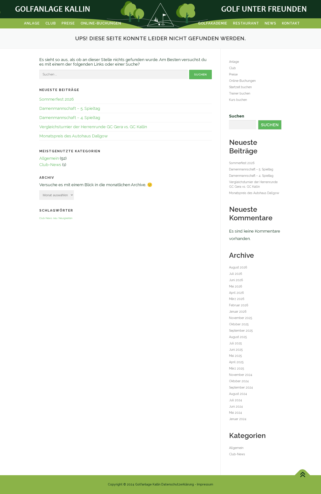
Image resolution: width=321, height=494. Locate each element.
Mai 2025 (235, 355)
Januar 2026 (238, 311)
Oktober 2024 (239, 381)
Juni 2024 (236, 406)
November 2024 (240, 375)
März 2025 (236, 368)
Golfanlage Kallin (147, 484)
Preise (68, 23)
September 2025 (241, 330)
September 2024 (241, 387)
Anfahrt (17, 286)
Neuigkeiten (65, 218)
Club (50, 23)
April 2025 (236, 362)
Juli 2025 (235, 343)
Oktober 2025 (239, 324)
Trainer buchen (239, 93)
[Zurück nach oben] (302, 475)
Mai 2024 (235, 412)
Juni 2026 (236, 280)
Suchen (236, 116)
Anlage (32, 23)
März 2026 (236, 299)
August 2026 (238, 267)
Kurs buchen (238, 100)
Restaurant (246, 23)
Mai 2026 (235, 286)
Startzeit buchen (240, 87)
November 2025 (240, 318)
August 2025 (238, 337)
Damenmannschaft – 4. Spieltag (69, 117)
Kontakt (291, 23)
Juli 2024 (235, 400)
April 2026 (236, 292)
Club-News (50, 164)
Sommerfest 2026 (56, 99)
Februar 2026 (238, 305)
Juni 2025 (236, 349)
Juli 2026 (235, 273)
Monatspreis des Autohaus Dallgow (73, 135)
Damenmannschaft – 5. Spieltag (69, 108)
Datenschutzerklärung (177, 484)
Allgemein (49, 158)
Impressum (205, 484)
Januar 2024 (237, 419)
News (270, 23)
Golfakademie (212, 23)
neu (55, 218)
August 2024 (238, 394)
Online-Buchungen (101, 23)
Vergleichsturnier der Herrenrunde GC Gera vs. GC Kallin (93, 126)
